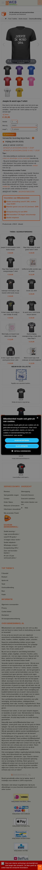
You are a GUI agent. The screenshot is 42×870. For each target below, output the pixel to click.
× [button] (37, 418)
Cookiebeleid (8, 435)
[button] (21, 451)
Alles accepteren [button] (22, 440)
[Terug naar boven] (40, 867)
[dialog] (21, 435)
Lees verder (18, 435)
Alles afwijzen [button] (22, 446)
